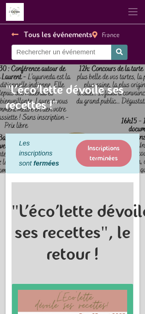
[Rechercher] (119, 52)
